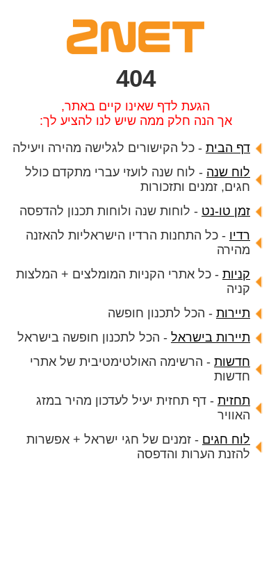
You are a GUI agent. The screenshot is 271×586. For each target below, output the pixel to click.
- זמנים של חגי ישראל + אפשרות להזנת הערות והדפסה (138, 447)
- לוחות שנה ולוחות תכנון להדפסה (134, 211)
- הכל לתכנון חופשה (179, 313)
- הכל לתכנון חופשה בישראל (133, 337)
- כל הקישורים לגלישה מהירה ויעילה (131, 148)
